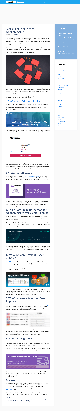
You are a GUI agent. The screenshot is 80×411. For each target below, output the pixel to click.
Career (59, 81)
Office (59, 104)
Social (59, 113)
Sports (59, 115)
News (59, 102)
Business (60, 76)
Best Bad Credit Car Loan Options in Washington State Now (65, 42)
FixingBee (20, 2)
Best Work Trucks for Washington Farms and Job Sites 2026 (66, 53)
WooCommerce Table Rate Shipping (24, 101)
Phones (60, 106)
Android (60, 68)
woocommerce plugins (24, 399)
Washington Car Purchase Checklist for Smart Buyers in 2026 (65, 33)
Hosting (60, 93)
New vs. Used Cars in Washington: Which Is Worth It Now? (65, 48)
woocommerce (15, 399)
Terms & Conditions (65, 2)
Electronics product (63, 85)
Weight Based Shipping (11, 261)
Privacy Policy (42, 2)
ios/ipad (60, 98)
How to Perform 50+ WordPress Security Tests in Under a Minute (20, 401)
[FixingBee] (11, 2)
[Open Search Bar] (72, 2)
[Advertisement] (40, 13)
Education (60, 83)
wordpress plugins (43, 399)
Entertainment (61, 87)
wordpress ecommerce (34, 399)
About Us (57, 2)
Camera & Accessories (63, 78)
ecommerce (9, 399)
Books (59, 74)
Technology (61, 117)
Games (60, 91)
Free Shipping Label (15, 342)
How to (60, 96)
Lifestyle (60, 100)
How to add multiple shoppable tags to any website (18, 400)
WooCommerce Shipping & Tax (31, 176)
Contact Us (49, 2)
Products (60, 108)
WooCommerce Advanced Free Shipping (40, 305)
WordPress (9, 397)
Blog (59, 72)
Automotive (61, 70)
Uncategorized (61, 121)
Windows (60, 123)
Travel (59, 119)
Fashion (60, 89)
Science (60, 111)
